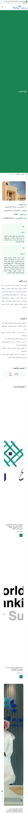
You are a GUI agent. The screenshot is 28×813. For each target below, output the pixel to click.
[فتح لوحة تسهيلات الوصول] (2, 791)
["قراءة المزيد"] (21, 535)
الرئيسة (22, 174)
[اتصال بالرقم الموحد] (2, 795)
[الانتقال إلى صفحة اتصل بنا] (2, 798)
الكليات (17, 174)
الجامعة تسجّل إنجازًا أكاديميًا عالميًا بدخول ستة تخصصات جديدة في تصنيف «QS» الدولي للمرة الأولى (14, 527)
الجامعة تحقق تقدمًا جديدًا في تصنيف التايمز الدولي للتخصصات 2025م (14, 669)
